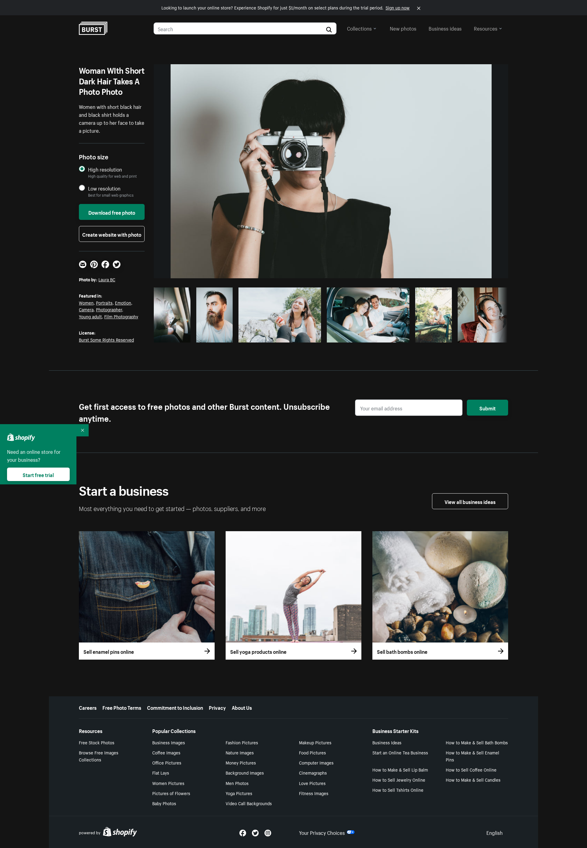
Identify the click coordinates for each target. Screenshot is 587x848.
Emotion (123, 302)
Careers (88, 707)
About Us (242, 707)
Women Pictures (168, 782)
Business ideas (445, 28)
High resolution (105, 169)
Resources (485, 28)
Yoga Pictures (239, 793)
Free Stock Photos (96, 742)
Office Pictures (166, 762)
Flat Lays (160, 772)
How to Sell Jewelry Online (398, 779)
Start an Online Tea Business (400, 752)
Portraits (104, 302)
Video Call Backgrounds (249, 803)
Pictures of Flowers (171, 793)
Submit (487, 408)
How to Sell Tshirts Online (397, 789)
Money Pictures (241, 762)
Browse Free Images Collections (98, 756)
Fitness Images (313, 793)
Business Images (168, 742)
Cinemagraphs (313, 772)
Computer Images (316, 762)
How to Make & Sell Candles (473, 779)
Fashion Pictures (242, 742)
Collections (359, 28)
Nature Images (240, 752)
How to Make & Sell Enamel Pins (472, 756)
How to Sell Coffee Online (471, 769)
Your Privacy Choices (322, 832)
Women (86, 302)
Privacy (217, 707)
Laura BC (106, 279)
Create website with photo (111, 234)
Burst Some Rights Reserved (106, 339)
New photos (403, 28)
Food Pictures (312, 752)
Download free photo (111, 212)
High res (279, 336)
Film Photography (121, 316)
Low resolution (104, 188)
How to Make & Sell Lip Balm (400, 769)
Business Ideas (386, 742)
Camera (86, 309)
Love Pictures (312, 782)
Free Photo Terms (121, 707)
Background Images (245, 772)
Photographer (109, 309)
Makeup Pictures (315, 742)
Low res (174, 336)
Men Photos (237, 782)
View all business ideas (470, 501)
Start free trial (38, 474)
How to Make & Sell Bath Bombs (477, 742)
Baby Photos (164, 803)
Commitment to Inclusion (175, 707)
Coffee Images (166, 752)
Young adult (90, 316)
